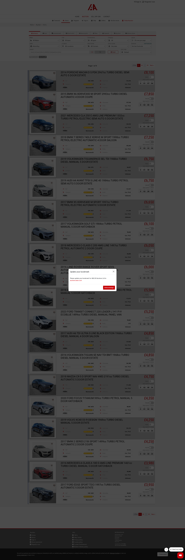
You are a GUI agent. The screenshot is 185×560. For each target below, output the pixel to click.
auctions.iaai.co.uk (76, 280)
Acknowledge (109, 288)
